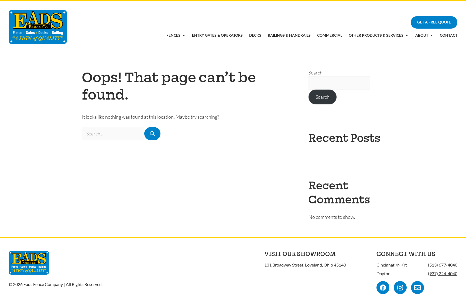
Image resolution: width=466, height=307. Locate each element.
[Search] (152, 133)
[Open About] (431, 35)
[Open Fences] (184, 35)
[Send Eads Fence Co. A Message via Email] (417, 287)
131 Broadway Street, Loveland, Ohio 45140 (305, 264)
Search (316, 73)
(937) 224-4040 (442, 273)
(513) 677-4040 (442, 264)
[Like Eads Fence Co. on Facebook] (382, 287)
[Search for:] (113, 134)
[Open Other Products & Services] (407, 35)
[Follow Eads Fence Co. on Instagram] (400, 287)
